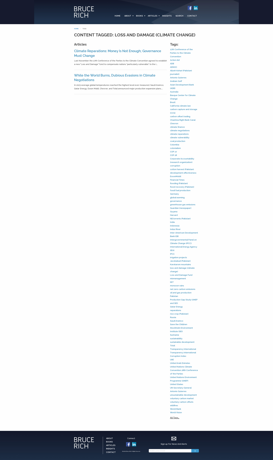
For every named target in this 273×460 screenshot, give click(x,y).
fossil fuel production (180, 190)
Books (139, 16)
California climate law (180, 106)
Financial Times (177, 180)
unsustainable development (183, 395)
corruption (175, 166)
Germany (174, 194)
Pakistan (174, 296)
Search (179, 16)
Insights (167, 16)
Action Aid (175, 60)
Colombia (174, 145)
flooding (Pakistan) (179, 183)
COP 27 (173, 152)
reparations (175, 310)
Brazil (172, 102)
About (127, 16)
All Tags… (174, 417)
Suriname (174, 335)
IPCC (172, 254)
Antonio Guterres (178, 78)
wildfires (174, 405)
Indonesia (174, 226)
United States (176, 384)
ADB (172, 63)
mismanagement (178, 278)
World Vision (176, 412)
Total (172, 345)
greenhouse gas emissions (182, 204)
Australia (174, 92)
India (172, 222)
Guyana (173, 211)
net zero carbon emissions (182, 289)
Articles (152, 16)
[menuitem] (118, 16)
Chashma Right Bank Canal (182, 120)
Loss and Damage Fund (181, 275)
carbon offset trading (180, 116)
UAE (172, 359)
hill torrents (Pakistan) (180, 218)
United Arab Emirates (180, 363)
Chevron (174, 123)
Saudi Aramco (176, 321)
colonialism (175, 148)
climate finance (177, 127)
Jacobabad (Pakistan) (180, 261)
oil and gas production (180, 293)
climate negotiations (180, 130)
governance (176, 201)
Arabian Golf (176, 81)
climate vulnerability (179, 137)
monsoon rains (177, 286)
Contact (192, 16)
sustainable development (182, 342)
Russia (173, 317)
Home (117, 16)
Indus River (175, 229)
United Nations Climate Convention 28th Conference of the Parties (184, 370)
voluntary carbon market (182, 398)
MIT (172, 282)
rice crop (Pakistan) (179, 314)
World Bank (175, 409)
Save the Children (178, 324)
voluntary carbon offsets (181, 402)
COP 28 (173, 155)
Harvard (174, 215)
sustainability (176, 338)
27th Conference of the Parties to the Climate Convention (181, 53)
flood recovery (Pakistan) (182, 187)
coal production (177, 141)
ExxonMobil (175, 176)
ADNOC (173, 67)
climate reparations (179, 134)
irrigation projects (178, 257)
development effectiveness (183, 173)
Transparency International (183, 349)
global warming (177, 197)
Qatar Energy (176, 307)
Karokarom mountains (180, 264)
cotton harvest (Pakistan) (182, 169)
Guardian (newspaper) (180, 208)
